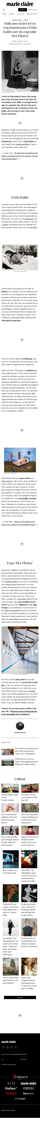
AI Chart (23, 1054)
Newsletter (32, 10)
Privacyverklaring (9, 1064)
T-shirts (5, 224)
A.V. (3, 1059)
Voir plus (20, 997)
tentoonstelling (22, 144)
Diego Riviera (7, 481)
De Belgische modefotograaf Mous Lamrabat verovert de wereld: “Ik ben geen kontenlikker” (20, 156)
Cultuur (20, 779)
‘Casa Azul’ (21, 599)
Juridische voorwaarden (11, 1054)
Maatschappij (32, 14)
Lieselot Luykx (20, 732)
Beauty (12, 14)
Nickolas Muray (11, 581)
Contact (23, 1059)
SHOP (22, 10)
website (31, 691)
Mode (5, 14)
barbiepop (29, 218)
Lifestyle (20, 14)
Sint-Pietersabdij (12, 610)
